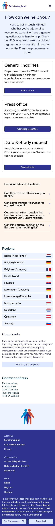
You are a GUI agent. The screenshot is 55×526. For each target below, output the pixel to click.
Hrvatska (9, 282)
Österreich (10, 316)
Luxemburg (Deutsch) (16, 289)
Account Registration (15, 461)
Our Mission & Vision (14, 444)
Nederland (10, 310)
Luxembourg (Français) (17, 296)
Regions (8, 487)
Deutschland (11, 276)
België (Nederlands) (15, 255)
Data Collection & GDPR (16, 466)
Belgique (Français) (15, 269)
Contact (8, 492)
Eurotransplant (12, 440)
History (7, 449)
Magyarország (12, 303)
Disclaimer (9, 470)
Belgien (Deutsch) (14, 262)
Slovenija (9, 323)
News (7, 483)
